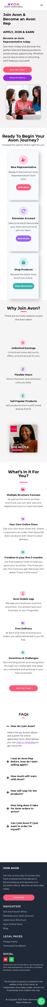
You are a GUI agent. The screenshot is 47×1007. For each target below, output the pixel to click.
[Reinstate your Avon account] (23, 226)
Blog (5, 928)
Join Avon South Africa (15, 911)
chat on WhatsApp (26, 742)
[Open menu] (41, 5)
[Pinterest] (5, 959)
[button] (41, 1001)
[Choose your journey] (23, 439)
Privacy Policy (10, 941)
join (20, 732)
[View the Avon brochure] (23, 276)
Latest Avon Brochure (14, 920)
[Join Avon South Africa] (23, 175)
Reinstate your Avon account (18, 916)
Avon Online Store (12, 924)
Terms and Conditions (14, 946)
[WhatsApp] (11, 959)
